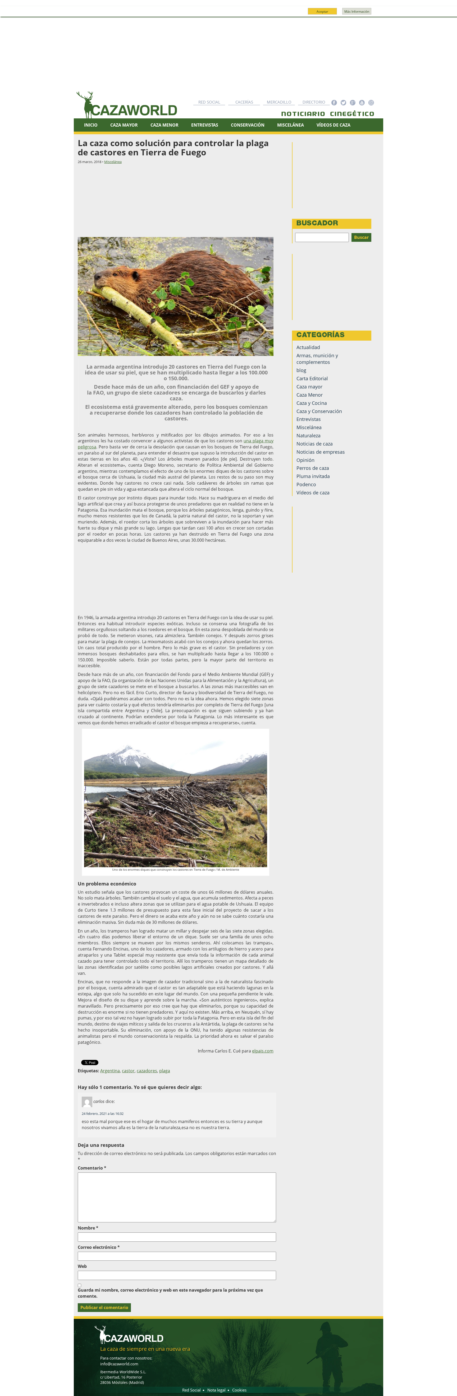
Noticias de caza (314, 443)
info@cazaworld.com (119, 1363)
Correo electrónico (99, 1247)
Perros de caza (312, 468)
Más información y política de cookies (228, 13)
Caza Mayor (124, 125)
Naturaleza (308, 435)
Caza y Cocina (311, 403)
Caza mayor (309, 386)
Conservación (247, 125)
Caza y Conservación (319, 411)
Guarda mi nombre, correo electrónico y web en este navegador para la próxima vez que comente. (170, 1293)
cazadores (147, 1071)
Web (82, 1266)
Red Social (209, 102)
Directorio (314, 102)
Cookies (239, 1390)
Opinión (305, 460)
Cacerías (244, 102)
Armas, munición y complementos (317, 358)
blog (301, 370)
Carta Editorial (312, 378)
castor (128, 1071)
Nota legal (216, 1390)
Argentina (110, 1071)
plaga (164, 1071)
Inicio (91, 125)
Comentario (92, 1168)
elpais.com (262, 1051)
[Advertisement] (228, 57)
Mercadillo (279, 102)
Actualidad (308, 347)
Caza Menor (164, 125)
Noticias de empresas (320, 452)
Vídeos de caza (333, 125)
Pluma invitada (313, 476)
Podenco (306, 484)
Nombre (88, 1228)
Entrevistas (204, 125)
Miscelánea (290, 125)
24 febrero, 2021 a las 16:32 (103, 1113)
